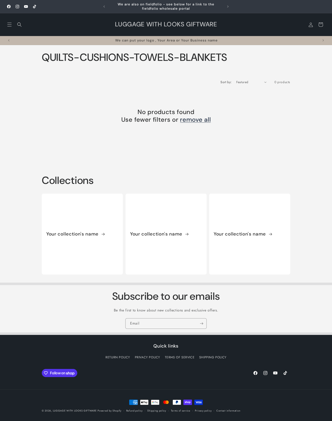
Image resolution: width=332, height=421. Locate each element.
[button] (9, 25)
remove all (195, 120)
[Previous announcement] (104, 6)
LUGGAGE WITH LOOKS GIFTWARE (75, 410)
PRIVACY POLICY (147, 357)
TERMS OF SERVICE (180, 357)
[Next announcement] (228, 6)
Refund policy (134, 410)
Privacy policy (203, 410)
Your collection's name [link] (73, 234)
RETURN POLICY (117, 357)
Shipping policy (156, 410)
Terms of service (180, 410)
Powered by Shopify (110, 410)
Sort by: (225, 82)
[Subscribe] (201, 323)
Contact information (228, 410)
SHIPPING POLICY (213, 357)
